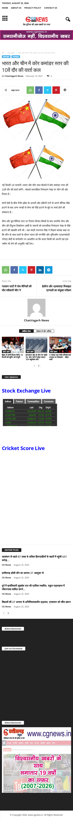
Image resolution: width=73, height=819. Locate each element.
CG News (6, 564)
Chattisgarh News (14, 76)
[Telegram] (48, 270)
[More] (65, 90)
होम (3, 53)
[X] (47, 90)
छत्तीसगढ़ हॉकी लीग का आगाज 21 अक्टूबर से (23, 573)
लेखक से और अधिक (43, 331)
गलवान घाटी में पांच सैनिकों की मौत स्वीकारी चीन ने (16, 288)
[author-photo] (36, 308)
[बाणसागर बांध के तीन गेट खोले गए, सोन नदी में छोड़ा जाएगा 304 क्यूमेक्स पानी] (37, 345)
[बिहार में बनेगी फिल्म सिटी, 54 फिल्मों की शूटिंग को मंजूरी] (13, 345)
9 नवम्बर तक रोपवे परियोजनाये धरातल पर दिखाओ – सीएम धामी (60, 357)
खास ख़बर (11, 53)
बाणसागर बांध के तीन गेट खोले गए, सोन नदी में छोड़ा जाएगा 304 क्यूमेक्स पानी (36, 357)
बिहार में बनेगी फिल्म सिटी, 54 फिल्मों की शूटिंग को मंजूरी (12, 355)
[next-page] (39, 366)
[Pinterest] (56, 90)
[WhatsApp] (30, 90)
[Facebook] (39, 90)
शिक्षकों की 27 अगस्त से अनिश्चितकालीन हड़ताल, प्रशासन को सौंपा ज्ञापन (36, 602)
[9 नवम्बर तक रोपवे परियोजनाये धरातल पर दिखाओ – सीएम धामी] (60, 345)
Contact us (50, 7)
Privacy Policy (32, 7)
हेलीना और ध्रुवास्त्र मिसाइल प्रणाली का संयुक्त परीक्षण (56, 288)
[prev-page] (34, 366)
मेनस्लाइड (16, 56)
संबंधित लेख (26, 331)
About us (16, 7)
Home (5, 7)
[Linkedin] (40, 270)
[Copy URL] (57, 270)
